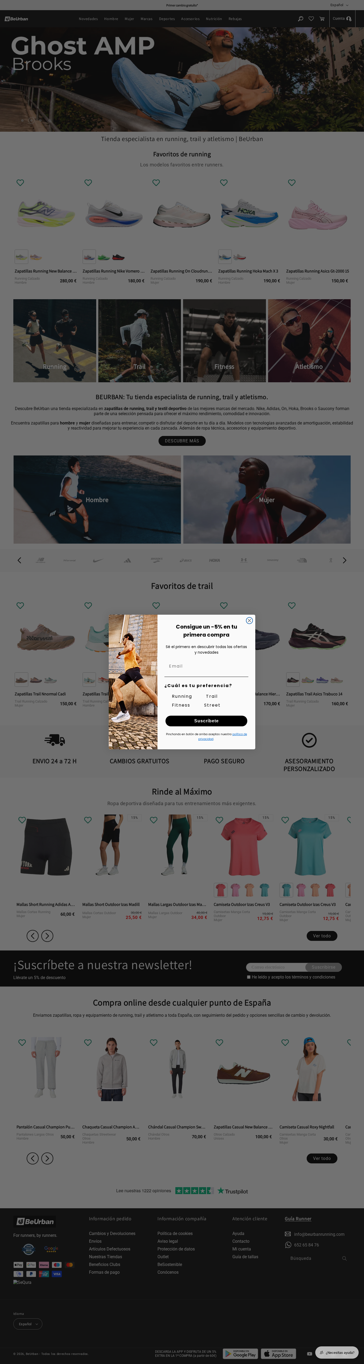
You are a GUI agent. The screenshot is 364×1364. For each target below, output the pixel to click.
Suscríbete (206, 721)
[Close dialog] (249, 620)
